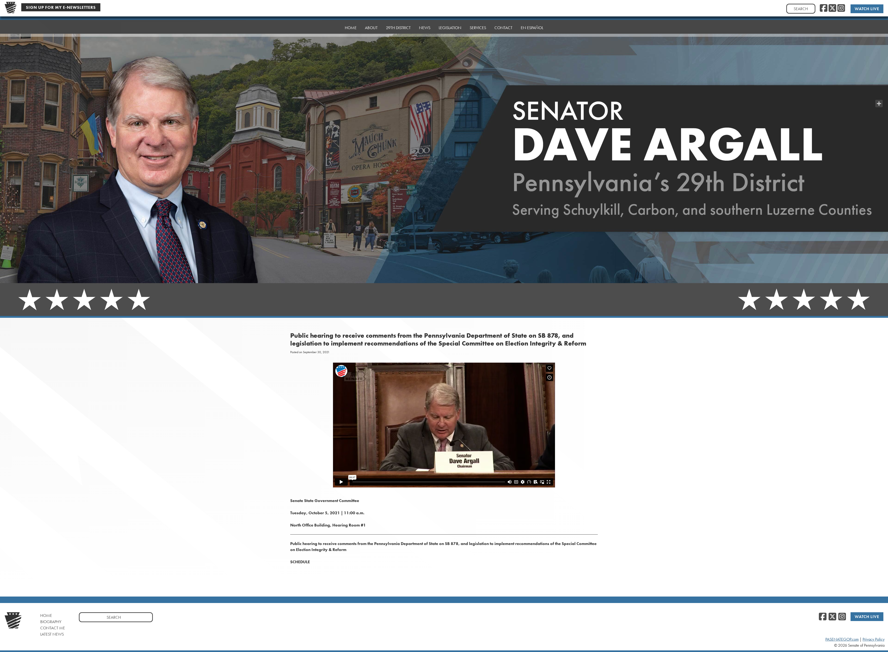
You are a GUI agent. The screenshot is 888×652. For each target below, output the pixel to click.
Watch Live (867, 8)
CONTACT (503, 27)
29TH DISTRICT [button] (398, 27)
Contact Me (52, 628)
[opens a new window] (879, 94)
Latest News (52, 634)
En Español (532, 27)
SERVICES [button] (478, 27)
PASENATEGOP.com (842, 639)
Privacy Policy (874, 639)
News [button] (424, 27)
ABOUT (371, 27)
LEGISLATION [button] (450, 27)
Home (46, 615)
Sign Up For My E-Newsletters (61, 7)
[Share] (879, 103)
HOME (351, 27)
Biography (51, 621)
